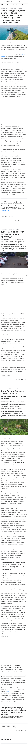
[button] (14, 33)
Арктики (4, 194)
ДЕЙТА (10, 229)
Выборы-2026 (5, 4)
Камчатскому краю (16, 138)
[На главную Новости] (8, 1)
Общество (20, 8)
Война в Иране (15, 4)
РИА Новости (12, 388)
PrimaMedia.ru (13, 8)
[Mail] (4, 1)
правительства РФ (6, 53)
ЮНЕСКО (8, 691)
